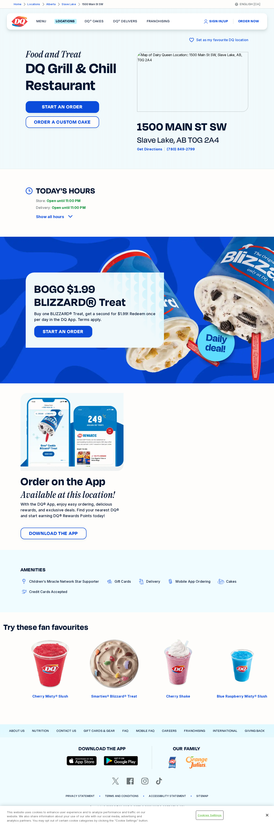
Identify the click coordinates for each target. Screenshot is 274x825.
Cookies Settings (210, 815)
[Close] (267, 815)
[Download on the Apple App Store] (82, 760)
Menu (41, 21)
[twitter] (115, 781)
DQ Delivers (125, 21)
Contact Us (66, 731)
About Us (17, 731)
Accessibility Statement (167, 796)
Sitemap (202, 796)
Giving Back (255, 731)
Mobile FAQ (145, 731)
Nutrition (40, 731)
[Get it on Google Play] (121, 760)
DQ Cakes (94, 21)
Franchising (194, 731)
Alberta (51, 4)
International (225, 731)
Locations (33, 4)
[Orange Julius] (197, 762)
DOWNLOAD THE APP (53, 533)
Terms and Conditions (121, 796)
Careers (169, 731)
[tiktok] (159, 781)
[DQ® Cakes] (172, 762)
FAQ (125, 731)
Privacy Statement (80, 796)
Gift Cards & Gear (99, 731)
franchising (158, 21)
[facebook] (130, 781)
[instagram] (145, 781)
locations (65, 21)
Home (17, 4)
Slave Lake (69, 4)
